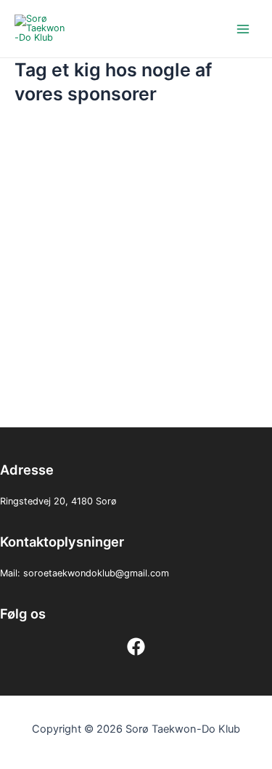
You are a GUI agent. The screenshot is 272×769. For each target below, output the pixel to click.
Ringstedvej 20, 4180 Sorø (58, 501)
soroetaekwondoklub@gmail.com (96, 573)
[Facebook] (136, 646)
